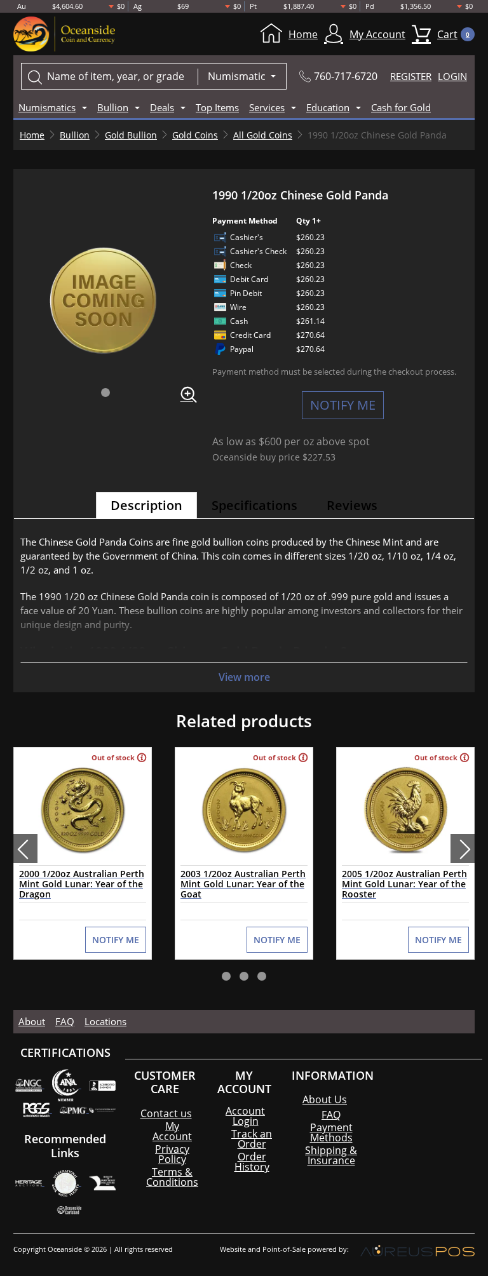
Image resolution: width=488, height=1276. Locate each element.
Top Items (217, 107)
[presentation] (25, 848)
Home (303, 34)
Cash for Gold (401, 107)
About (31, 1021)
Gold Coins (195, 135)
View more (244, 677)
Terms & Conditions (172, 1177)
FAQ (64, 1021)
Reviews (352, 505)
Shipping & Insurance (331, 1155)
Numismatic (238, 76)
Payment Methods (331, 1132)
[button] (105, 392)
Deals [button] (162, 107)
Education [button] (327, 107)
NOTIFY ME (343, 404)
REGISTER (410, 76)
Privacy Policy (172, 1154)
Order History (251, 1162)
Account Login (245, 1116)
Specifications (254, 505)
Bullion (75, 135)
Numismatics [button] (47, 107)
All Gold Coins (262, 135)
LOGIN (452, 76)
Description (146, 505)
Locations (105, 1021)
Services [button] (267, 107)
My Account (377, 34)
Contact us (166, 1113)
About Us (324, 1099)
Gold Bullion (131, 135)
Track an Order (251, 1139)
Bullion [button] (112, 107)
